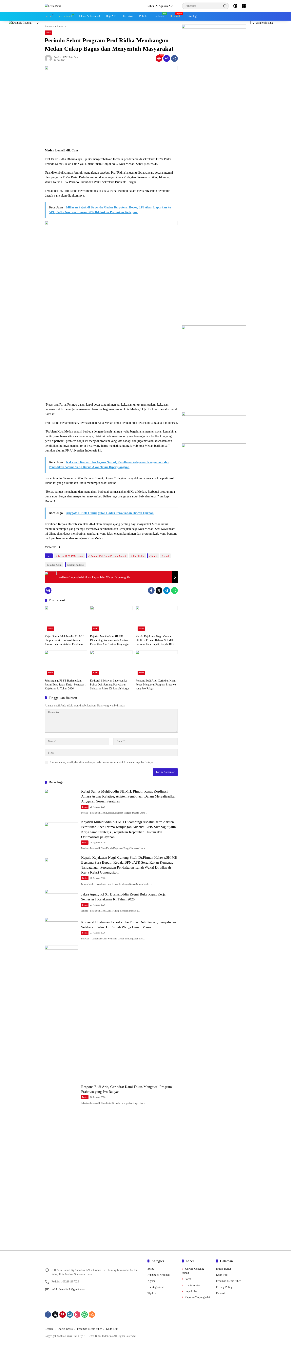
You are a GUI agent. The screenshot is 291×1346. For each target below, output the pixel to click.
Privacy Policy (224, 1287)
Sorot (154, 555)
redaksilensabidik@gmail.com (68, 1289)
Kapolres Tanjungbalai (197, 1297)
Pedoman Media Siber (228, 1280)
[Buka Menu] (244, 6)
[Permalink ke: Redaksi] (49, 58)
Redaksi (57, 57)
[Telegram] (166, 590)
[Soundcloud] (92, 1314)
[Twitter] (159, 590)
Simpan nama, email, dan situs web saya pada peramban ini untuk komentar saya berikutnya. (102, 762)
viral (166, 555)
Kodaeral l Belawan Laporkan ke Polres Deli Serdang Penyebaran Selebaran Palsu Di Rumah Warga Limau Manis (109, 684)
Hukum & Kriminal (158, 1274)
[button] (225, 6)
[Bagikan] (174, 58)
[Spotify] (84, 1314)
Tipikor (151, 1293)
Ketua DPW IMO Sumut (71, 555)
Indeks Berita (223, 1268)
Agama (151, 1280)
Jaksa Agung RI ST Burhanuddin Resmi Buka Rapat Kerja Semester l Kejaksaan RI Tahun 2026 (65, 684)
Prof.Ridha (139, 555)
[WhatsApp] (174, 590)
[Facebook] (151, 590)
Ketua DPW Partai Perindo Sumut (108, 555)
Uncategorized (155, 1287)
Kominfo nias (192, 1285)
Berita (48, 32)
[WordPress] (70, 1314)
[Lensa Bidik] (53, 5)
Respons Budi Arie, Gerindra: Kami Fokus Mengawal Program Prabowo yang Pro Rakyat (156, 684)
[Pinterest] (62, 1314)
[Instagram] (77, 1314)
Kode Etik (221, 1274)
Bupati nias (191, 1291)
